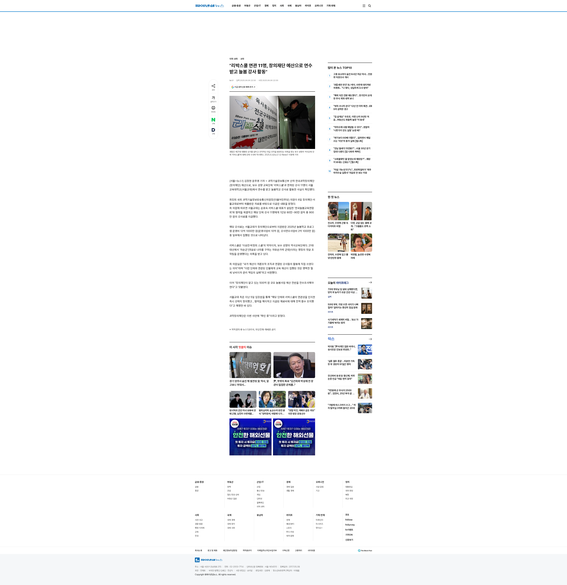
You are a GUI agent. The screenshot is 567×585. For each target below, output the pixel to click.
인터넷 (259, 498)
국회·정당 (349, 490)
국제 (289, 5)
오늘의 (338, 283)
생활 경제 (290, 490)
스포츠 (289, 528)
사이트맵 (311, 550)
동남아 (298, 5)
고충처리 (298, 550)
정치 (274, 5)
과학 (242, 59)
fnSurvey (350, 524)
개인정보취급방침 (230, 550)
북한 (347, 494)
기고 (317, 490)
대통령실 (348, 487)
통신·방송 (260, 490)
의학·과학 (260, 506)
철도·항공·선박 (233, 494)
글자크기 (213, 102)
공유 (213, 90)
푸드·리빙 (290, 532)
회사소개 (198, 550)
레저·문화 (290, 536)
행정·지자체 (199, 528)
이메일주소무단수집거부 (267, 550)
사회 (282, 5)
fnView (348, 519)
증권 (196, 490)
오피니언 (319, 5)
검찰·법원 (199, 524)
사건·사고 (199, 520)
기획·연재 (330, 5)
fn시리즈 (319, 524)
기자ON (349, 534)
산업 (258, 487)
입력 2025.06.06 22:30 (246, 80)
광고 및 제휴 (212, 550)
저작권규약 (247, 550)
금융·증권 (236, 5)
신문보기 (349, 540)
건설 (229, 490)
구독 (213, 124)
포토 (347, 514)
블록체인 (260, 502)
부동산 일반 (232, 498)
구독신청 (285, 550)
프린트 (213, 112)
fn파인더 (319, 520)
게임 (258, 494)
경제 (266, 5)
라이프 (308, 5)
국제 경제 (231, 520)
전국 (196, 536)
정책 (229, 487)
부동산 (247, 5)
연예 (288, 520)
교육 (196, 532)
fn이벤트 (349, 529)
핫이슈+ (319, 528)
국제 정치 (231, 524)
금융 (196, 487)
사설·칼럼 (320, 487)
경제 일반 (290, 487)
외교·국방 (349, 498)
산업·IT (257, 5)
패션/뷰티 (290, 524)
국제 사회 (231, 528)
